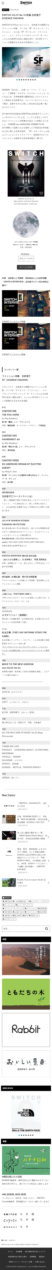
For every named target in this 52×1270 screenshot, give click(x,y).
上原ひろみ (18, 912)
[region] (26, 64)
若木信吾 (8, 912)
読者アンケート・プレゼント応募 (20, 1262)
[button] (17, 79)
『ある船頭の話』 (21, 901)
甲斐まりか (35, 916)
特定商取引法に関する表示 (17, 1256)
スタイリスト (31, 912)
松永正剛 (43, 912)
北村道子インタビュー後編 (13, 354)
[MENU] (3, 3)
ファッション (31, 908)
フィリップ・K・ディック (14, 908)
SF (26, 916)
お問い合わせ (40, 1262)
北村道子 (8, 916)
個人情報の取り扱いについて (35, 1251)
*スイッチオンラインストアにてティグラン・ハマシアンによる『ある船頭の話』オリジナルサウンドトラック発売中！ (25, 650)
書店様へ (42, 1256)
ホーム (10, 1251)
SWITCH (5, 10)
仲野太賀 (8, 901)
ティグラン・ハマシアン (39, 901)
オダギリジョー (10, 919)
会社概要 (19, 1251)
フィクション (9, 905)
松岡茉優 (43, 908)
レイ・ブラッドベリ (25, 905)
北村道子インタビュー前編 (13, 321)
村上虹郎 (18, 916)
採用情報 (33, 1256)
